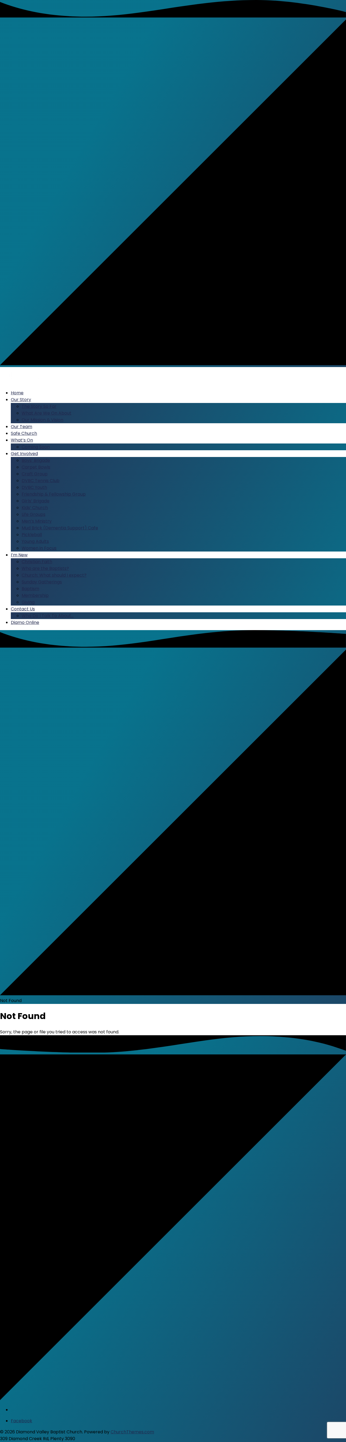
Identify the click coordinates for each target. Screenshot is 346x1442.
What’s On (22, 440)
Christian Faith (37, 562)
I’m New (19, 555)
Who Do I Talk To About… (48, 616)
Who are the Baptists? (45, 568)
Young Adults (35, 541)
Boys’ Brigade (36, 460)
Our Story (21, 399)
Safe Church (24, 433)
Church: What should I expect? (54, 575)
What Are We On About (46, 413)
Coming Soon (36, 447)
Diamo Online (25, 622)
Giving (28, 602)
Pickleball (32, 535)
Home (17, 393)
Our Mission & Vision (42, 420)
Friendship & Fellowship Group (54, 494)
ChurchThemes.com (132, 1432)
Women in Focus (39, 548)
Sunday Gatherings (42, 582)
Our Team (21, 426)
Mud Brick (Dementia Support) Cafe (60, 528)
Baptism (30, 589)
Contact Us (23, 609)
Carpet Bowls (36, 467)
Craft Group (35, 474)
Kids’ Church (35, 508)
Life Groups (33, 514)
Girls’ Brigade (35, 501)
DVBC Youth (34, 487)
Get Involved (24, 454)
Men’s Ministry (37, 521)
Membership (35, 595)
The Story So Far (39, 406)
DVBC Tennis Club (40, 481)
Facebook (21, 1421)
